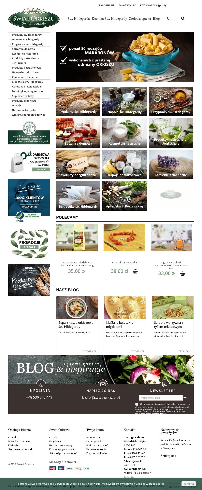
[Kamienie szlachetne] (171, 164)
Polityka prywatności (61, 449)
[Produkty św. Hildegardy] (78, 101)
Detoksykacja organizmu (27, 91)
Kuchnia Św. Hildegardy (109, 18)
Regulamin (55, 441)
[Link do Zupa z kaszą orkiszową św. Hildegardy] (77, 307)
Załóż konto (127, 5)
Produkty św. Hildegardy (27, 34)
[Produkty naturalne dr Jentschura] (171, 133)
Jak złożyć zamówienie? (63, 453)
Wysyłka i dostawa (19, 441)
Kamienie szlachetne (25, 77)
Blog (156, 18)
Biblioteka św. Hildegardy (27, 82)
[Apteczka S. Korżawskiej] (124, 195)
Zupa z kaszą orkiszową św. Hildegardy (75, 324)
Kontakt (13, 437)
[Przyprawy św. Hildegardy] (171, 101)
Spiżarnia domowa (23, 49)
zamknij (189, 483)
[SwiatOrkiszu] (34, 17)
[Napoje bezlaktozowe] (124, 164)
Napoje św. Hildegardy (25, 39)
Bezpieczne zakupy (60, 445)
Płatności (13, 445)
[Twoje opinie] (29, 201)
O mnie (53, 437)
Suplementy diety (23, 96)
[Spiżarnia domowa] (78, 133)
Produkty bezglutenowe (26, 67)
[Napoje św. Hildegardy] (124, 101)
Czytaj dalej (89, 351)
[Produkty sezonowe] (29, 280)
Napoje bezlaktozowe (25, 72)
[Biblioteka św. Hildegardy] (78, 196)
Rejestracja (93, 437)
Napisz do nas (101, 390)
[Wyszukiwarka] (183, 18)
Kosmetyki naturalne (25, 53)
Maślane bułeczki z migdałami (120, 324)
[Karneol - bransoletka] (124, 237)
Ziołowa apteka (140, 18)
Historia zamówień (97, 445)
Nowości (17, 105)
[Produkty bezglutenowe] (78, 164)
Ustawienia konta (96, 449)
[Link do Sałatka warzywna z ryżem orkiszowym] (173, 307)
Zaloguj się (107, 5)
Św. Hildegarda (79, 18)
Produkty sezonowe (24, 100)
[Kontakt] (168, 18)
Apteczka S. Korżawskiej (27, 86)
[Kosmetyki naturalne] (124, 133)
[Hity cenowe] (29, 244)
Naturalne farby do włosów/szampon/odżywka (28, 112)
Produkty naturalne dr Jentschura (25, 61)
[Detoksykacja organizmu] (171, 194)
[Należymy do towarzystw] (29, 132)
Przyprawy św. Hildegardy (27, 44)
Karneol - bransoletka (124, 262)
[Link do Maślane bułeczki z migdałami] (125, 307)
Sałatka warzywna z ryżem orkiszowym (168, 324)
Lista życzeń (93, 441)
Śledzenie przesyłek (20, 449)
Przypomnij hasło (96, 453)
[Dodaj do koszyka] (133, 272)
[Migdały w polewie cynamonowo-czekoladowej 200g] (171, 237)
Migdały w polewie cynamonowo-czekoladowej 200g (171, 265)
